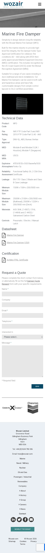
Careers (23, 505)
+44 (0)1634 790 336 (24, 449)
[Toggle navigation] (39, 4)
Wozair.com (13, 539)
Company (6, 300)
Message (6, 343)
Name (5, 289)
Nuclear (22, 468)
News (23, 509)
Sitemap (12, 541)
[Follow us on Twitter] (19, 519)
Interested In (7, 332)
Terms (22, 544)
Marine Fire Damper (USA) (18, 242)
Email (5, 310)
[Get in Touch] (31, 519)
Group (23, 500)
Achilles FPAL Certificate (17, 260)
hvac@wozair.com (25, 454)
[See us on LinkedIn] (13, 519)
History (23, 495)
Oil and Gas (22, 472)
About (23, 491)
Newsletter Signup (22, 529)
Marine (22, 459)
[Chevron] (32, 408)
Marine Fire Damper (15, 235)
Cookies (23, 541)
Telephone (7, 321)
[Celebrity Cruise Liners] (12, 408)
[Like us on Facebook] (25, 519)
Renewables (23, 482)
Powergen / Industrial (22, 477)
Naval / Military (22, 463)
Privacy (33, 541)
